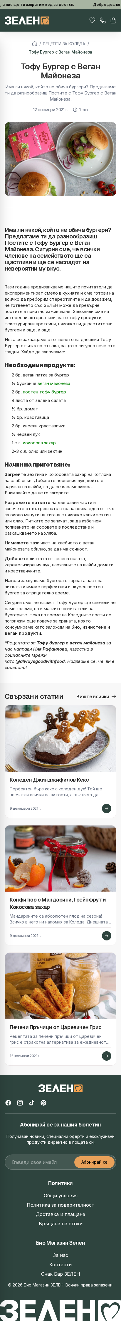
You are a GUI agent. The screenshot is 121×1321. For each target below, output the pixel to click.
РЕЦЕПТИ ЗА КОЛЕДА (64, 43)
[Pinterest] (43, 1102)
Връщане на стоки (61, 1224)
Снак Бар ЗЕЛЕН (60, 1274)
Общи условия (61, 1195)
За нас (60, 1255)
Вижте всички (92, 696)
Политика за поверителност (60, 1205)
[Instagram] (19, 1102)
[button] (113, 20)
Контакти (60, 1264)
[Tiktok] (31, 1102)
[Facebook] (8, 1102)
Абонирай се (94, 1162)
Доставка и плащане (60, 1214)
